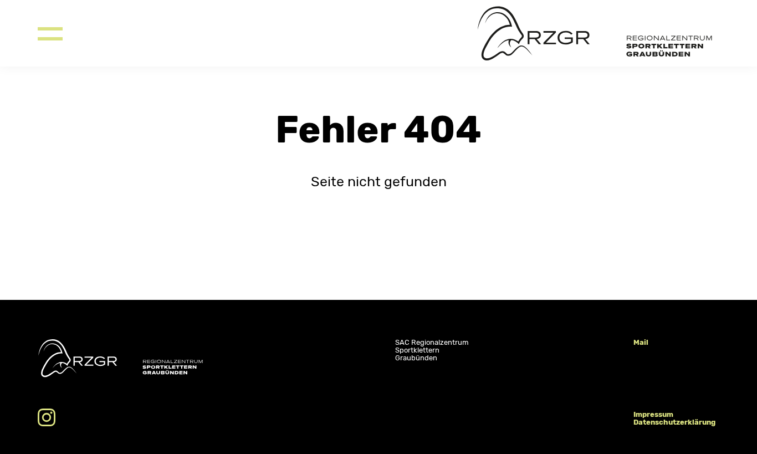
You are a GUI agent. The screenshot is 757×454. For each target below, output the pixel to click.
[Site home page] (598, 33)
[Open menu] (50, 33)
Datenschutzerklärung (674, 422)
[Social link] (46, 417)
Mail (640, 342)
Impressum (653, 414)
